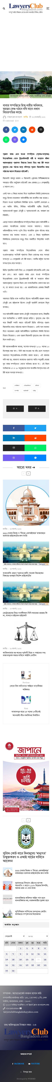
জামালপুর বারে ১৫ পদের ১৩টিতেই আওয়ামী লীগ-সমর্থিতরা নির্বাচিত (26, 712)
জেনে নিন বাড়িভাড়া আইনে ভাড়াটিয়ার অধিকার (26, 686)
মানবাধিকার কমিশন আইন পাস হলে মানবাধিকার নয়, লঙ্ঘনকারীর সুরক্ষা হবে (32, 899)
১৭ (32, 960)
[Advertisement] (26, 44)
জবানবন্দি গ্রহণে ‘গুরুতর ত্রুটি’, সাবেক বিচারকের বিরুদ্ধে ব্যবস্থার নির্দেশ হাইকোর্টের (23, 574)
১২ (45, 954)
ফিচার (37, 385)
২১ (13, 965)
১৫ (20, 960)
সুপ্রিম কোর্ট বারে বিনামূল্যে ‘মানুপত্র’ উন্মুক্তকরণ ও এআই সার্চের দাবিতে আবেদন (24, 857)
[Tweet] (15, 130)
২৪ (32, 965)
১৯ (45, 960)
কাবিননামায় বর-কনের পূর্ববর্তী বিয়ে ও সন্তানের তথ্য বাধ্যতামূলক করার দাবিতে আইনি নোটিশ (24, 654)
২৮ (13, 971)
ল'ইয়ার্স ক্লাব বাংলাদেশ (14, 117)
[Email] (41, 130)
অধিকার (17, 385)
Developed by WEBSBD (26, 1079)
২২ (20, 965)
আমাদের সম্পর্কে (26, 1054)
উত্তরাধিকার (28, 385)
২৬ (45, 965)
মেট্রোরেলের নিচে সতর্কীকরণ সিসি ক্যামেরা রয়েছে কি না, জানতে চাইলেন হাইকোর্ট (25, 614)
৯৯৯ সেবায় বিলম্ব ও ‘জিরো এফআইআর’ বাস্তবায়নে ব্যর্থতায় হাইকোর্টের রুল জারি (24, 534)
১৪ (13, 960)
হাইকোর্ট (26, 390)
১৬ (27, 960)
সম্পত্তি (17, 390)
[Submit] (32, 130)
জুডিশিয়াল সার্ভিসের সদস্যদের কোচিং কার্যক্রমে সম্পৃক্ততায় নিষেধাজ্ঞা (30, 913)
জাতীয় (26, 117)
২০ (6, 965)
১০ (32, 954)
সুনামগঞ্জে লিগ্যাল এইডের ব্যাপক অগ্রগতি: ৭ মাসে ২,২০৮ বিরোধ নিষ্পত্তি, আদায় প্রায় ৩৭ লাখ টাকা (31, 885)
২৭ (6, 971)
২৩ (27, 965)
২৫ (38, 965)
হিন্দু (35, 390)
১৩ (6, 960)
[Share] (6, 130)
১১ (39, 954)
